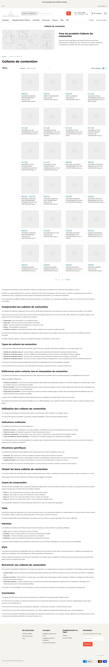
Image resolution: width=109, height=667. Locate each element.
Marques (55, 20)
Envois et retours (101, 20)
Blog (61, 20)
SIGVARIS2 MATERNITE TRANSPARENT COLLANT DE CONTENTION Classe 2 (74, 166)
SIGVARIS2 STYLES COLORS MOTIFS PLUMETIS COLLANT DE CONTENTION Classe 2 (29, 167)
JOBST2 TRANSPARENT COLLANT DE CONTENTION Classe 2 (51, 98)
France (102, 6)
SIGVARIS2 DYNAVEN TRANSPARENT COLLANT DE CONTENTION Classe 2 (74, 200)
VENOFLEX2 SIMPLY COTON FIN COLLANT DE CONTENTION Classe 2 (29, 269)
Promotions (36, 20)
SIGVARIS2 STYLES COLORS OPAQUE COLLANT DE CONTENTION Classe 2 (95, 133)
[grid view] (103, 68)
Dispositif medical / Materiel (21, 20)
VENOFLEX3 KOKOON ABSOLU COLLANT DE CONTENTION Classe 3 (95, 234)
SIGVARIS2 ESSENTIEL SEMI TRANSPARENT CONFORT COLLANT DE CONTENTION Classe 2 (29, 201)
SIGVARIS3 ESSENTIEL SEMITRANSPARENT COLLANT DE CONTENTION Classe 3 (28, 98)
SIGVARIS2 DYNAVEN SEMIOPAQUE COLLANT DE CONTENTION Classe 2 (96, 200)
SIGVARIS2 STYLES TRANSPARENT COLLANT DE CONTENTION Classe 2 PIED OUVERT (96, 98)
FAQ (3, 6)
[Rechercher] (68, 13)
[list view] (105, 68)
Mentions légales (27, 634)
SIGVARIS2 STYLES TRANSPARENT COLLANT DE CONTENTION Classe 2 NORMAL (52, 133)
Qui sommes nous (27, 636)
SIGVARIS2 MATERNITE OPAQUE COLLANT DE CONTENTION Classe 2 (95, 166)
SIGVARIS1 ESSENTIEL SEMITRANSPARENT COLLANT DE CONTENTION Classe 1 (28, 235)
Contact (91, 20)
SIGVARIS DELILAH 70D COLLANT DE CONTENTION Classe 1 (51, 234)
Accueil (4, 56)
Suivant (67, 280)
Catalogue (5, 20)
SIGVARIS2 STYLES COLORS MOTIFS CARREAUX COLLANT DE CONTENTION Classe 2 (52, 167)
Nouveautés (46, 20)
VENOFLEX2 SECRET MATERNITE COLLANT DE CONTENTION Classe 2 (74, 269)
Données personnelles (49, 643)
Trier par (22, 68)
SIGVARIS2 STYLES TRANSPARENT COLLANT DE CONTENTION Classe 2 (29, 132)
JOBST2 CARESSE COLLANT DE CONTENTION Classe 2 (73, 98)
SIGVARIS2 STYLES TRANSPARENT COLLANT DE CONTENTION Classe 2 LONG (74, 133)
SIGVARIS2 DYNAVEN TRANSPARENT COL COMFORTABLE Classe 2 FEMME (74, 235)
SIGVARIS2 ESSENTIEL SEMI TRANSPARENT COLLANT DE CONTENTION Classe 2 (51, 201)
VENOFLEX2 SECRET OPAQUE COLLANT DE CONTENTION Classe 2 (51, 269)
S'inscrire (87, 644)
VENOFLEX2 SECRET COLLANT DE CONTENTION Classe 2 (95, 269)
